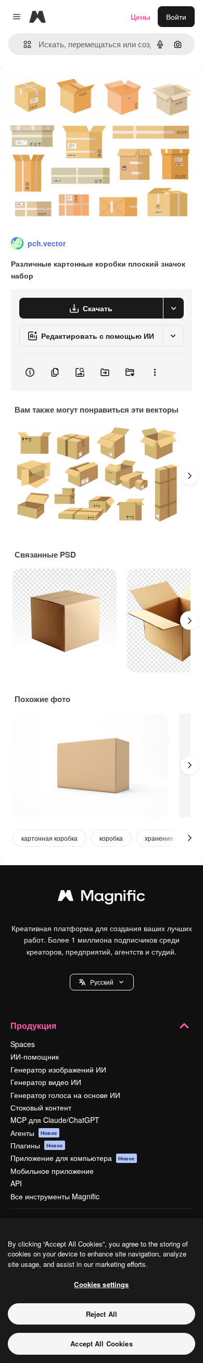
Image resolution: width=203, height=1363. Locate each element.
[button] (102, 982)
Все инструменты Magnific (54, 1196)
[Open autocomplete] (23, 44)
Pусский (101, 981)
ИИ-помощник (34, 1056)
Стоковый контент (40, 1107)
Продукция (33, 1025)
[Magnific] (101, 898)
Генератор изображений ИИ (58, 1069)
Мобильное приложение (52, 1171)
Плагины (36, 1145)
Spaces (22, 1044)
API (16, 1183)
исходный (69, 89)
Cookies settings (101, 1284)
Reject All (101, 1314)
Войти (176, 16)
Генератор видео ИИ (45, 1082)
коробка (111, 837)
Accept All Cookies (101, 1343)
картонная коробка (49, 837)
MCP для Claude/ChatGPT (54, 1120)
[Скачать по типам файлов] (173, 308)
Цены (140, 16)
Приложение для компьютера (72, 1158)
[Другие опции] (154, 372)
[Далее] (189, 476)
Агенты (33, 1133)
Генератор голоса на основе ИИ (65, 1095)
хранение (159, 837)
